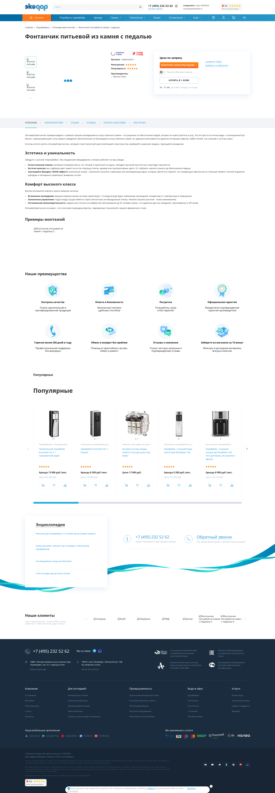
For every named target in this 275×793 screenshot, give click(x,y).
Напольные (193, 701)
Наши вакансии (32, 706)
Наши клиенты (40, 615)
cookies (150, 788)
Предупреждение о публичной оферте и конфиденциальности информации (57, 776)
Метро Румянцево (38, 669)
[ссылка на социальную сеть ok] (226, 764)
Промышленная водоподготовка (144, 695)
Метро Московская (90, 669)
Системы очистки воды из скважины (84, 716)
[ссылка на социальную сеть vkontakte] (205, 764)
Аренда (98, 17)
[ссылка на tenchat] (240, 764)
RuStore (88, 735)
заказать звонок (155, 9)
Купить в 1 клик (179, 80)
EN (244, 17)
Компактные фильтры (78, 701)
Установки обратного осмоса (142, 701)
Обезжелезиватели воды (79, 706)
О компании (176, 17)
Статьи (28, 711)
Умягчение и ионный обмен (142, 716)
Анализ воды (237, 695)
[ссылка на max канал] (100, 651)
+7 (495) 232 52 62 (160, 6)
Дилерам (236, 711)
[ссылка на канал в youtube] (212, 764)
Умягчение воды (75, 711)
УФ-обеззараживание (139, 706)
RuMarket (104, 735)
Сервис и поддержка (241, 706)
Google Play (52, 735)
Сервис (115, 17)
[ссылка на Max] (247, 764)
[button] (31, 98)
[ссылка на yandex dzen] (233, 764)
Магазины (29, 701)
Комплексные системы (78, 695)
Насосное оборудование (140, 711)
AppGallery (71, 735)
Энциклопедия (50, 524)
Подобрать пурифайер (72, 17)
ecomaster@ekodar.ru (192, 9)
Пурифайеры (193, 695)
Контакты (29, 716)
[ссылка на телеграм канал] (94, 651)
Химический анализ (241, 701)
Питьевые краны (195, 716)
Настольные (193, 706)
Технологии (136, 17)
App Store (34, 735)
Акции (157, 17)
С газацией (192, 711)
